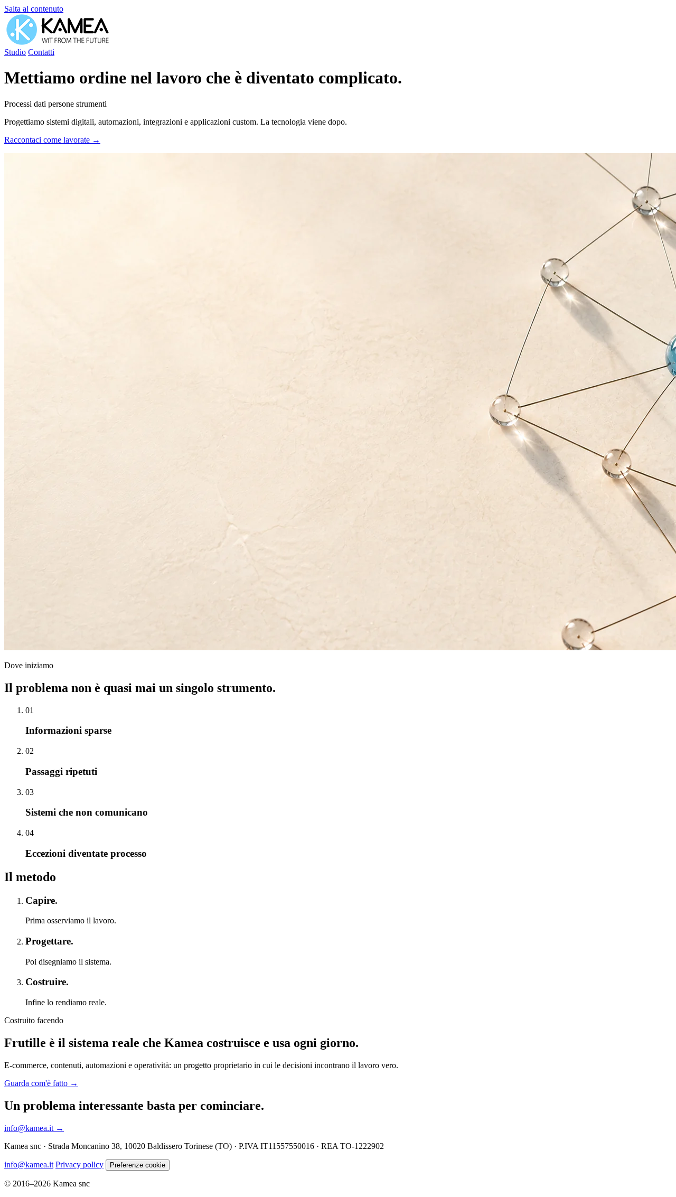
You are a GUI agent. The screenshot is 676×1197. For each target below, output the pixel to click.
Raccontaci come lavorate (52, 139)
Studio (15, 52)
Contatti (41, 52)
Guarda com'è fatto (41, 1083)
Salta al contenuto (33, 8)
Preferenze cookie (137, 1165)
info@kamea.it (34, 1128)
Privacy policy (79, 1164)
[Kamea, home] (57, 42)
